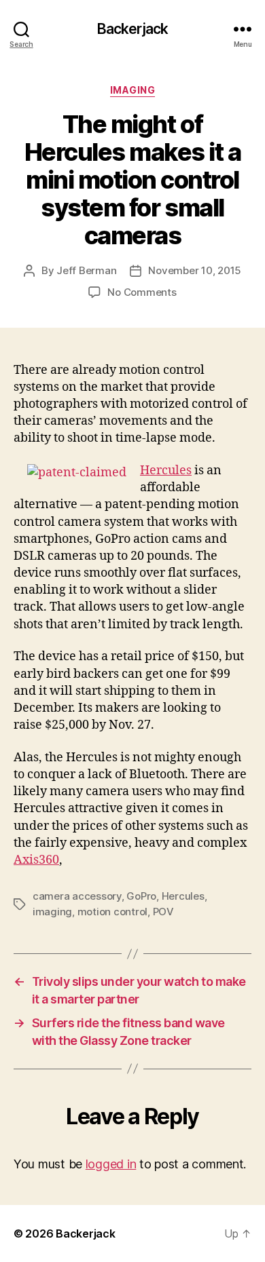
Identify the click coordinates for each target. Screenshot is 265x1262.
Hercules (166, 470)
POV (163, 911)
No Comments (141, 292)
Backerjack (132, 29)
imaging (52, 911)
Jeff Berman (86, 270)
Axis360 (36, 860)
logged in (111, 1164)
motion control (112, 911)
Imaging (133, 90)
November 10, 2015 (194, 270)
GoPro (141, 896)
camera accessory (77, 896)
